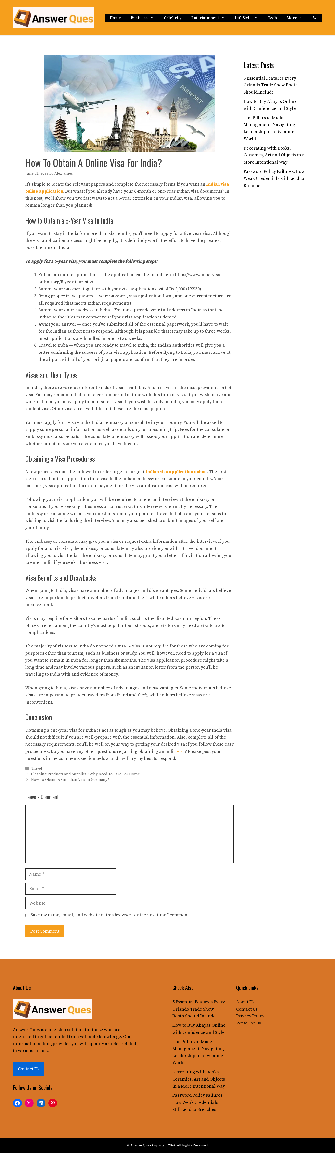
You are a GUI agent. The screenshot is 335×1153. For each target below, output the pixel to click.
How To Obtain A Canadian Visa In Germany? (70, 780)
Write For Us (248, 1023)
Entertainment (205, 17)
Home (115, 17)
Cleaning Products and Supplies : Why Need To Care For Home (85, 774)
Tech (272, 17)
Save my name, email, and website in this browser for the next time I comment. (110, 915)
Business (139, 17)
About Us (245, 1002)
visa (181, 751)
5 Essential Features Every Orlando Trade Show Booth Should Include (271, 85)
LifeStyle (243, 17)
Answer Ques (26, 1030)
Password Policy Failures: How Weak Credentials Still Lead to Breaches (274, 178)
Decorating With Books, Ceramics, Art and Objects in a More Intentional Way (274, 155)
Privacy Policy (250, 1016)
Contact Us (28, 1069)
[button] (315, 18)
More (292, 17)
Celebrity (172, 17)
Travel (36, 768)
